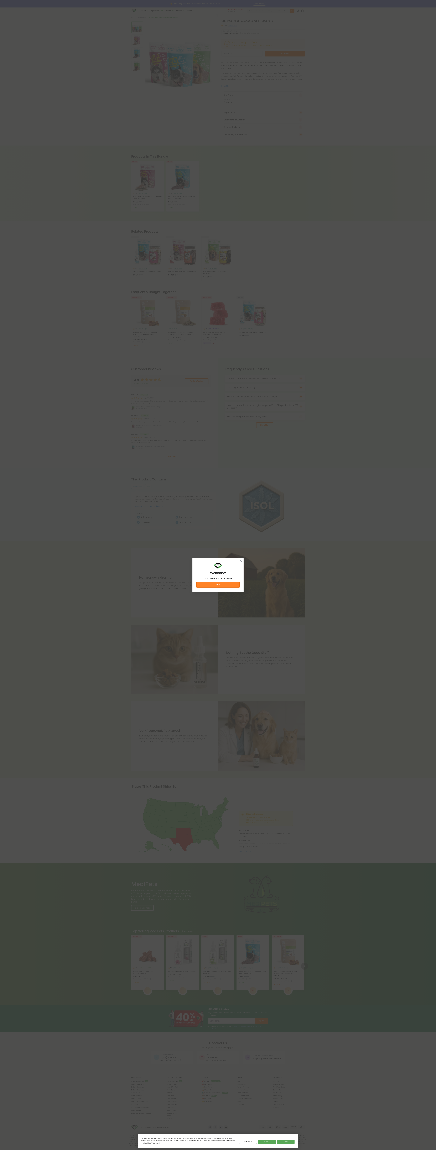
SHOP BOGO (218, 617)
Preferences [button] (155, 1143)
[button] (218, 590)
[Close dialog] (241, 545)
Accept (285, 1142)
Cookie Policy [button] (203, 1140)
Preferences (248, 1142)
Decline (266, 1142)
